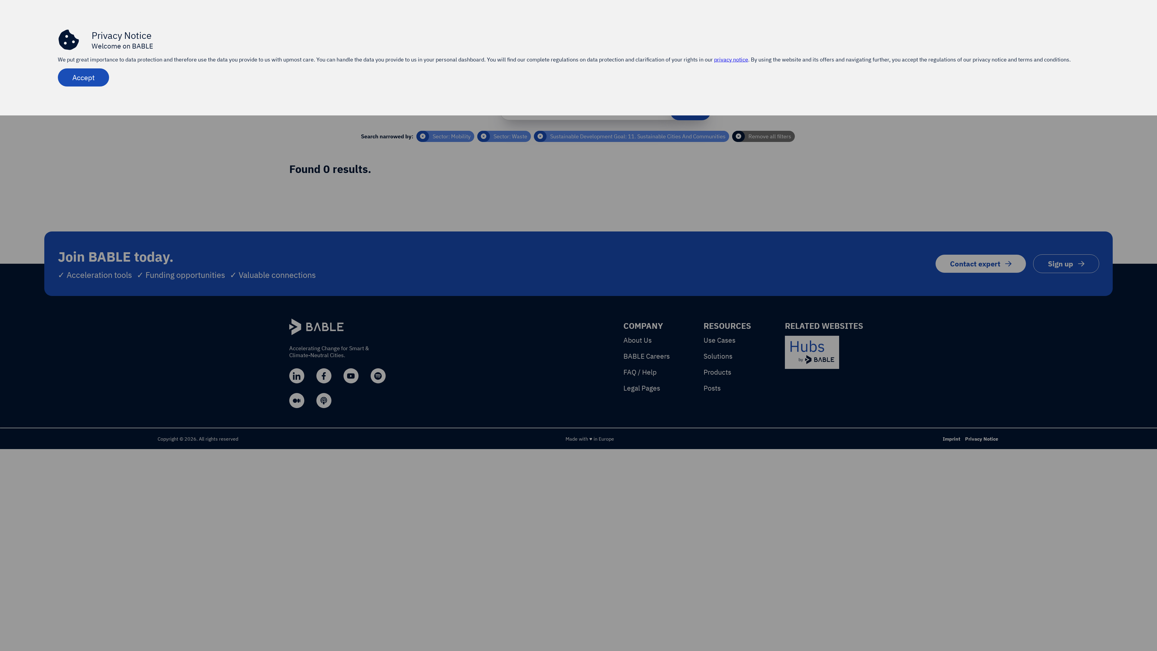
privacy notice (731, 59)
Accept (83, 77)
